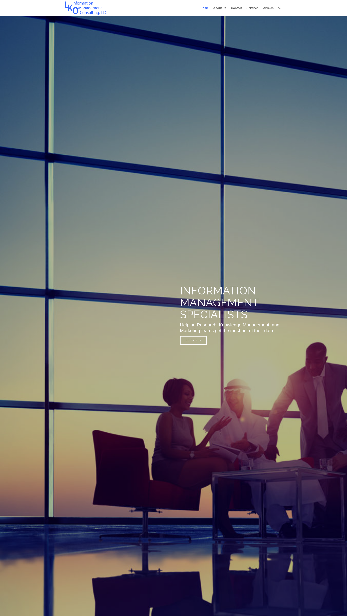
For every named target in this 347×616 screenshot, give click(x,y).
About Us (219, 8)
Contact (236, 8)
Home (204, 8)
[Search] (279, 8)
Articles (268, 8)
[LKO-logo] (86, 8)
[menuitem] (279, 8)
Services (252, 8)
